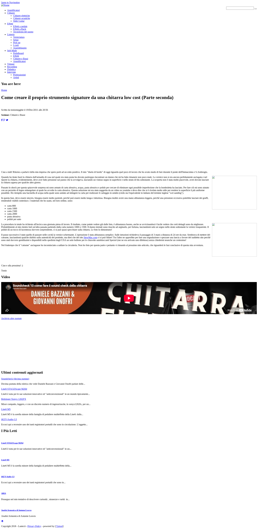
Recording (12, 66)
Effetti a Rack (19, 29)
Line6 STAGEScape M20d (14, 389)
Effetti (10, 23)
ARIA (3, 493)
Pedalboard (18, 53)
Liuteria (10, 34)
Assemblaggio (20, 48)
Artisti (16, 77)
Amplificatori (13, 10)
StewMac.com (90, 237)
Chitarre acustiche (21, 18)
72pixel (59, 526)
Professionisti (19, 74)
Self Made (12, 50)
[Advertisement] (90, 142)
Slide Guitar (18, 21)
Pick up (16, 42)
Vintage (10, 64)
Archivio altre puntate (11, 318)
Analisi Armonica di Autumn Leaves (16, 510)
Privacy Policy (34, 526)
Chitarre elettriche (21, 15)
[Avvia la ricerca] (255, 8)
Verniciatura (18, 37)
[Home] (5, 5)
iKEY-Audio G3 (9, 419)
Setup (16, 40)
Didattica (11, 69)
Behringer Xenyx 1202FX (13, 399)
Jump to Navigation (10, 2)
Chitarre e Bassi (20, 58)
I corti (16, 45)
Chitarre (11, 13)
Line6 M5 (6, 409)
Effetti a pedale (20, 26)
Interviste (11, 72)
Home (4, 90)
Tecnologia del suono (23, 31)
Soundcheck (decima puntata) (15, 378)
